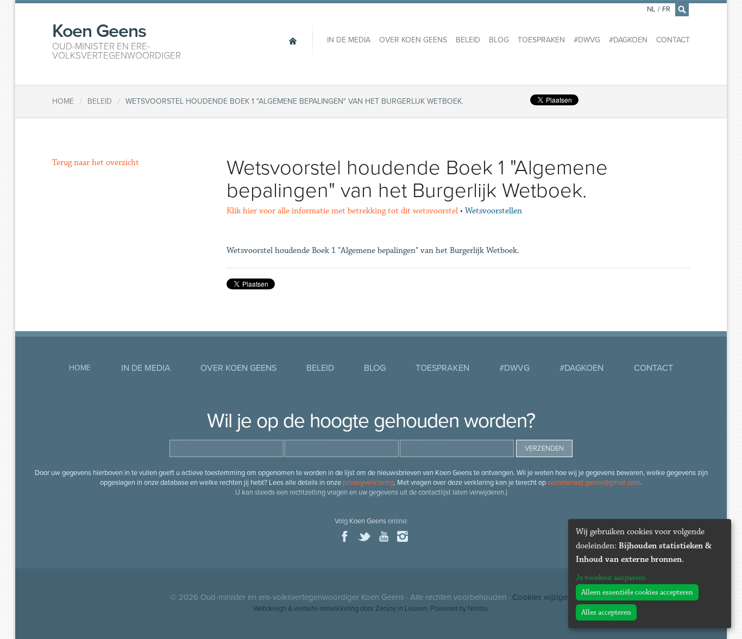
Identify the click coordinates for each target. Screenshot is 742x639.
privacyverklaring (368, 482)
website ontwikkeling (326, 608)
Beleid (468, 40)
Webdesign (269, 608)
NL (651, 9)
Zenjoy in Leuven (401, 608)
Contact (673, 40)
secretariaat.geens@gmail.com (594, 482)
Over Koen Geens (413, 40)
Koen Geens (116, 40)
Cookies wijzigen (542, 597)
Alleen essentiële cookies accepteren (637, 592)
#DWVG (587, 40)
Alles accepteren (606, 612)
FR (666, 9)
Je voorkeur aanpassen (611, 578)
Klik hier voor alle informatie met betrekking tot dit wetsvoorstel (342, 211)
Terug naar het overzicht (95, 162)
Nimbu (478, 608)
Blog (499, 40)
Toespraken (541, 40)
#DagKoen (628, 40)
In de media (348, 40)
